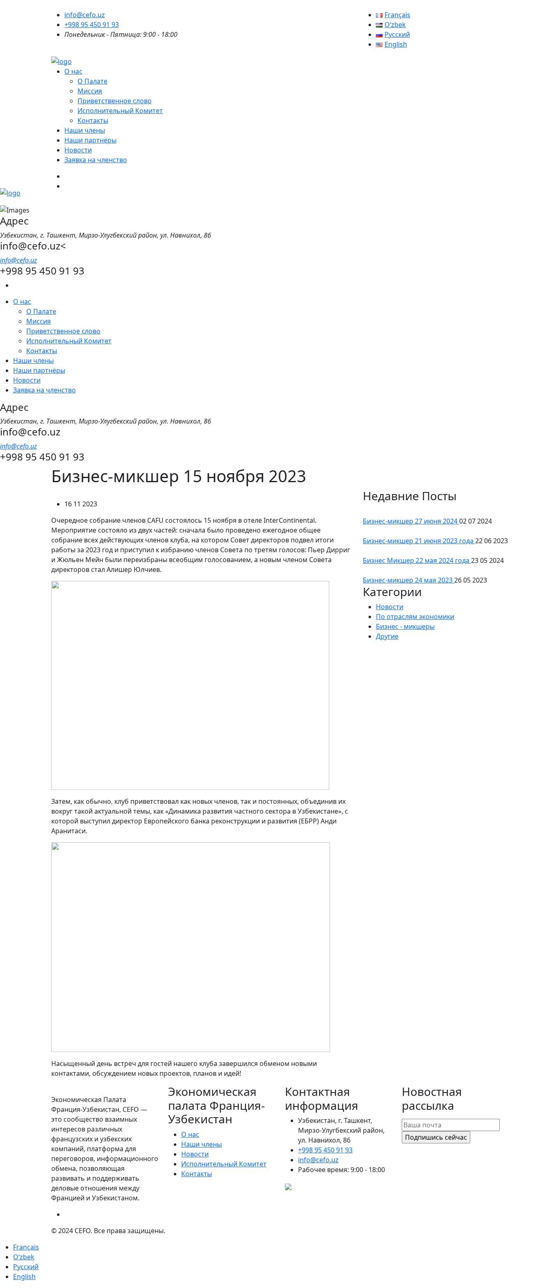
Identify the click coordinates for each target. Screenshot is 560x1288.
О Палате (92, 81)
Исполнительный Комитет (120, 110)
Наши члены (84, 130)
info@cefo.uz (84, 14)
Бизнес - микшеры (405, 626)
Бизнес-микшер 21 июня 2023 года (419, 540)
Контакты (92, 120)
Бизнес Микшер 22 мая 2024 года (417, 560)
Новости (78, 149)
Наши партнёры (90, 140)
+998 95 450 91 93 (91, 24)
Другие (387, 636)
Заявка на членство (95, 159)
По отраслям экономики (415, 616)
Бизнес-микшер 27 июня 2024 (411, 521)
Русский (26, 1266)
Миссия (89, 90)
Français (26, 1247)
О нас (73, 71)
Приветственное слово (114, 100)
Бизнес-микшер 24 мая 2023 (408, 580)
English (24, 1276)
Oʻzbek (23, 1256)
